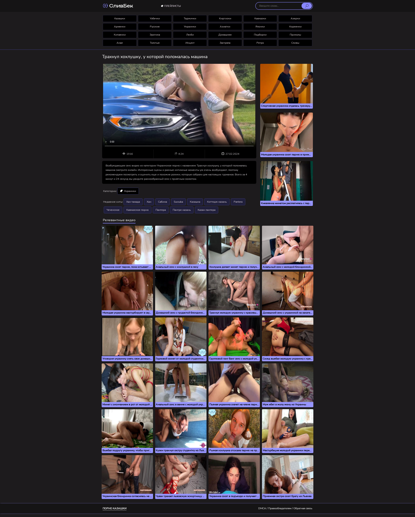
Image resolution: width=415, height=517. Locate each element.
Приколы (295, 35)
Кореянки (295, 26)
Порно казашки (114, 508)
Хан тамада (133, 202)
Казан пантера (206, 210)
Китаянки (120, 35)
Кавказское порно (137, 210)
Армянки (119, 26)
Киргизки (225, 18)
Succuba (178, 202)
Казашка (195, 202)
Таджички (190, 18)
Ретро (260, 43)
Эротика (155, 35)
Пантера (160, 210)
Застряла (225, 43)
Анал (120, 43)
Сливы (295, 43)
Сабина (162, 202)
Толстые (155, 43)
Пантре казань (182, 210)
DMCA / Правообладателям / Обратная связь (285, 508)
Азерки (295, 18)
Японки (260, 26)
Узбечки (155, 18)
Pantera (238, 202)
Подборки (260, 35)
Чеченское (113, 210)
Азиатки (225, 26)
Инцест (190, 43)
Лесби (190, 35)
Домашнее (225, 35)
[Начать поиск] (307, 6)
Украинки (190, 26)
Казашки (119, 18)
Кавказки (260, 18)
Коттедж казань (217, 202)
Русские (155, 26)
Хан (149, 202)
